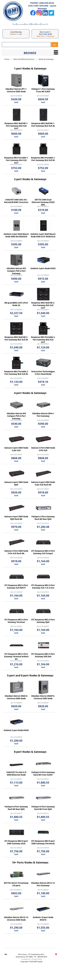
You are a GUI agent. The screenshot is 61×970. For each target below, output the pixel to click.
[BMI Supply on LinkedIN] (45, 15)
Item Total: (43, 34)
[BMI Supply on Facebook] (33, 15)
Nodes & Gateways (46, 59)
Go (54, 44)
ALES (14, 24)
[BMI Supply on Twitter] (51, 15)
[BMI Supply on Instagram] (39, 15)
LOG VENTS (35, 24)
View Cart (40, 36)
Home (6, 59)
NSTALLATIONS (20, 24)
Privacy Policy (37, 959)
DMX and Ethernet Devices (23, 59)
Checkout (50, 36)
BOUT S (28, 24)
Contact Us (26, 959)
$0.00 (50, 34)
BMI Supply (22, 954)
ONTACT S (44, 24)
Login (20, 34)
